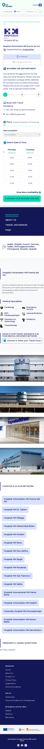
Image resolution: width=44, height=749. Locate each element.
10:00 (30, 170)
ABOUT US (10, 220)
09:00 (30, 158)
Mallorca (8, 714)
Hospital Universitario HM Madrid (20, 603)
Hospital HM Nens (13, 543)
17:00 (12, 177)
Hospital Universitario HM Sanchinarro (22, 630)
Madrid (8, 711)
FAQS (8, 230)
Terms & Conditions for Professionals (19, 700)
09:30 (30, 164)
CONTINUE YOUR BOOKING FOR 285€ (22, 199)
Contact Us (9, 677)
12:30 (12, 158)
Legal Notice (10, 683)
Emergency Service (23, 62)
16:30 (12, 170)
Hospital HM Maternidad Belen (19, 526)
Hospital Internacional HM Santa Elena (20, 593)
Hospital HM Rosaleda (15, 567)
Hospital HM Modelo (14, 534)
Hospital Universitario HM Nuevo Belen (20, 620)
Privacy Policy (10, 680)
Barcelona (9, 717)
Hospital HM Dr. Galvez (15, 510)
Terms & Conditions (13, 687)
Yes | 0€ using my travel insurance (20, 110)
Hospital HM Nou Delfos (16, 551)
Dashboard (9, 697)
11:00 (30, 183)
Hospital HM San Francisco (17, 576)
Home (8, 670)
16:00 (12, 164)
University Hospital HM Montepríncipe (23, 611)
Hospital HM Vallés (13, 584)
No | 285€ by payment (15, 114)
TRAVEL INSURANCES (16, 225)
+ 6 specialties (28, 50)
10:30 (30, 177)
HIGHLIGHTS (11, 215)
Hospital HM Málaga (14, 518)
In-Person (23, 57)
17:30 (12, 183)
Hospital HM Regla (13, 559)
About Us (9, 673)
